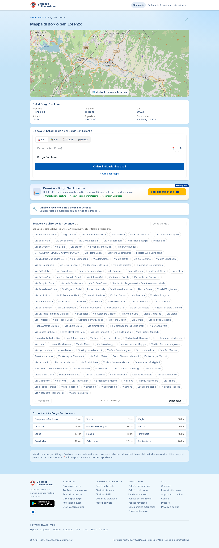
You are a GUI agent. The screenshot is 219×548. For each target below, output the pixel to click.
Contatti (165, 498)
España (34, 529)
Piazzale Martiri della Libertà (168, 338)
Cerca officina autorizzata (141, 507)
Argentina (45, 529)
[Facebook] (33, 512)
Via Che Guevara (158, 325)
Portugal (103, 529)
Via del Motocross (95, 374)
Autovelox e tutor (72, 502)
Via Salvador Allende (46, 234)
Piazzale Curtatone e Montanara (51, 368)
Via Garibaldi (81, 313)
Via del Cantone (142, 258)
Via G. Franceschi (67, 307)
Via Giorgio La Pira (78, 392)
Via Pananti (169, 380)
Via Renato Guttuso (45, 332)
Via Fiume (81, 301)
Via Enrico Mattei (98, 356)
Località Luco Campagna (149, 252)
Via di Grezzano (96, 325)
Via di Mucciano (118, 374)
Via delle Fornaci (43, 307)
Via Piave (127, 386)
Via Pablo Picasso (170, 386)
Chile (85, 529)
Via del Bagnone (64, 240)
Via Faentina (138, 295)
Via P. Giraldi (41, 319)
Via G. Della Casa (69, 265)
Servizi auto (180, 5)
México (57, 529)
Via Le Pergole (109, 386)
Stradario (42, 17)
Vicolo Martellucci (145, 350)
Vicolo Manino (65, 350)
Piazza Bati (159, 240)
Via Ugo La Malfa (43, 350)
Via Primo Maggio (106, 344)
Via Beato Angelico (140, 234)
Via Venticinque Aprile (167, 234)
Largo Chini (177, 271)
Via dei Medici (42, 362)
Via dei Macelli (84, 344)
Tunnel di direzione (94, 295)
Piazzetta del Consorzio (147, 277)
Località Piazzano (147, 386)
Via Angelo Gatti (130, 313)
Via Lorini (39, 344)
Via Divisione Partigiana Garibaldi (52, 313)
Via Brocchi (77, 246)
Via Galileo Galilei (115, 307)
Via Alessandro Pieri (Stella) (49, 392)
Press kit (165, 502)
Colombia (68, 529)
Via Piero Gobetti (117, 319)
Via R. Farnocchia (44, 301)
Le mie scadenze (137, 494)
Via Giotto (172, 313)
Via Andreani (118, 234)
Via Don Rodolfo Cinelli (69, 277)
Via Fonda (96, 301)
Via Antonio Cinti (95, 277)
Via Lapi (94, 338)
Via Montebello (82, 368)
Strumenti (138, 5)
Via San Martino (168, 350)
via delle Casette (122, 265)
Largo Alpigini (69, 234)
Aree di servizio (104, 502)
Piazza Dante (145, 289)
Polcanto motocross (69, 374)
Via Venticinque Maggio (133, 344)
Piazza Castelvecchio (90, 271)
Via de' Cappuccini (166, 258)
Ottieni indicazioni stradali (109, 166)
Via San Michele (89, 362)
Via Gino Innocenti (100, 332)
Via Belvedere (42, 246)
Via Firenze (64, 301)
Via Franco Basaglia (137, 240)
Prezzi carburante (105, 486)
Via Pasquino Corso (45, 283)
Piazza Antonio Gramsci (47, 325)
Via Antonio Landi (76, 338)
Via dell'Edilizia (42, 295)
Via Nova (128, 380)
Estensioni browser (171, 490)
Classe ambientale (137, 511)
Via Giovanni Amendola (94, 234)
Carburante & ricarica (159, 5)
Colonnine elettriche (106, 498)
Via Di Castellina (43, 271)
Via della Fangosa (159, 295)
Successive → (176, 400)
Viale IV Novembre (148, 380)
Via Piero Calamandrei (119, 252)
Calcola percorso (72, 486)
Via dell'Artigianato (167, 289)
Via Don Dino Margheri (119, 350)
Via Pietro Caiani (93, 252)
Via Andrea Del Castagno (149, 265)
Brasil (94, 529)
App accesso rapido (172, 494)
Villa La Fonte (163, 301)
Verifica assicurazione (140, 498)
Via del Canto (121, 258)
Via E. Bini (60, 246)
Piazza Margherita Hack (72, 332)
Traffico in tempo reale (75, 490)
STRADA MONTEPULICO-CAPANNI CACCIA (57, 252)
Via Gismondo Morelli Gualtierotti (127, 325)
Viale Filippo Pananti (45, 386)
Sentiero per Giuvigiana (90, 319)
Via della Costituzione (72, 283)
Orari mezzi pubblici (73, 507)
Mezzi (83, 139)
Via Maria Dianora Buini (100, 246)
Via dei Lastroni (112, 338)
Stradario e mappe (72, 494)
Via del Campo (101, 258)
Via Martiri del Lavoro (136, 338)
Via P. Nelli (60, 380)
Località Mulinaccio (142, 374)
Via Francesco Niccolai (106, 380)
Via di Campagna (79, 258)
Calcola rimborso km (139, 486)
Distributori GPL (104, 494)
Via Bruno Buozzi (126, 246)
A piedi (68, 139)
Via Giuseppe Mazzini (155, 356)
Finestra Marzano (44, 356)
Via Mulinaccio (42, 380)
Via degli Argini (42, 240)
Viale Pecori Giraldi (63, 319)
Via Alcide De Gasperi (104, 313)
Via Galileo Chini (43, 277)
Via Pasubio (89, 386)
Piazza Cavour (135, 271)
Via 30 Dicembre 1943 (67, 295)
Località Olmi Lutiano (60, 344)
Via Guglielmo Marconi (90, 350)
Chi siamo (166, 486)
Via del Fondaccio (116, 301)
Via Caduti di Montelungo (127, 368)
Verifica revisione (137, 502)
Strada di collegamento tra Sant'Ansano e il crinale (138, 283)
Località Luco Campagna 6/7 (50, 258)
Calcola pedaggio (72, 498)
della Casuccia (114, 271)
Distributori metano (105, 490)
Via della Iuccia (123, 332)
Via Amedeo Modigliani (147, 362)
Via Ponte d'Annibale (121, 289)
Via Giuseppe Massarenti (71, 356)
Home (33, 17)
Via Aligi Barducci (113, 240)
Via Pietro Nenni (80, 380)
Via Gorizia (137, 319)
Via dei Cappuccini (44, 265)
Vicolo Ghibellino (152, 313)
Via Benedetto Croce (46, 289)
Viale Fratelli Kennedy (147, 332)
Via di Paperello (69, 386)
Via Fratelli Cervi (156, 271)
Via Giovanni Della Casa (95, 265)
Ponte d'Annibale (96, 289)
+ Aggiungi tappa (109, 173)
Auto (42, 139)
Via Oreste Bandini (88, 240)
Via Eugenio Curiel (72, 289)
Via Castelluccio (65, 271)
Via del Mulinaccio (167, 374)
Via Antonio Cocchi (119, 277)
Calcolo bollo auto (137, 490)
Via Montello (101, 368)
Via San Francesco (91, 307)
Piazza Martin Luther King (48, 338)
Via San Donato (118, 295)
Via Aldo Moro (153, 368)
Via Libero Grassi (73, 325)
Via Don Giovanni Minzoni (116, 362)
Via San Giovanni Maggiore (165, 344)
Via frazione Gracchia (160, 319)
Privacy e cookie (170, 507)
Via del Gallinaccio (139, 307)
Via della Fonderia (141, 301)
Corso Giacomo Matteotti (126, 356)
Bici (54, 139)
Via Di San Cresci (98, 283)
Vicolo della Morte (44, 374)
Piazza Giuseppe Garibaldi (168, 307)
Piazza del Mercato (65, 362)
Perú (78, 529)
